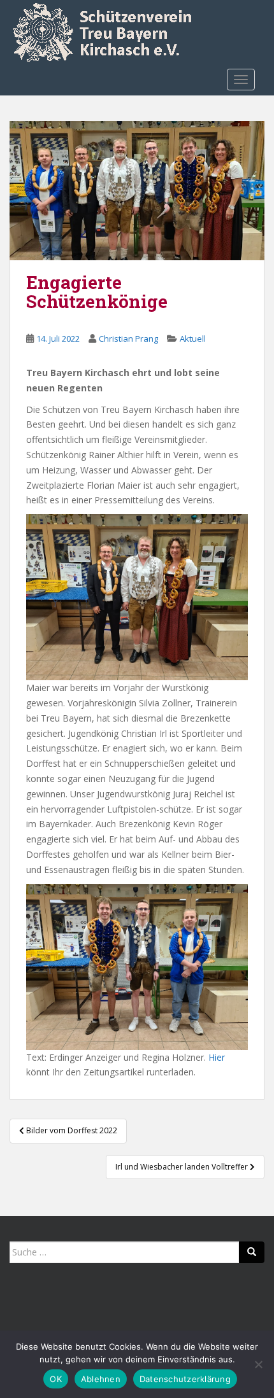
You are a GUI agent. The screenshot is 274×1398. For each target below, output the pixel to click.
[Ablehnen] (258, 1364)
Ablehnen (100, 1379)
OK (56, 1379)
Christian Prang (128, 338)
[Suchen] (251, 1252)
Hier (216, 1057)
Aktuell (193, 338)
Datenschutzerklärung (185, 1379)
